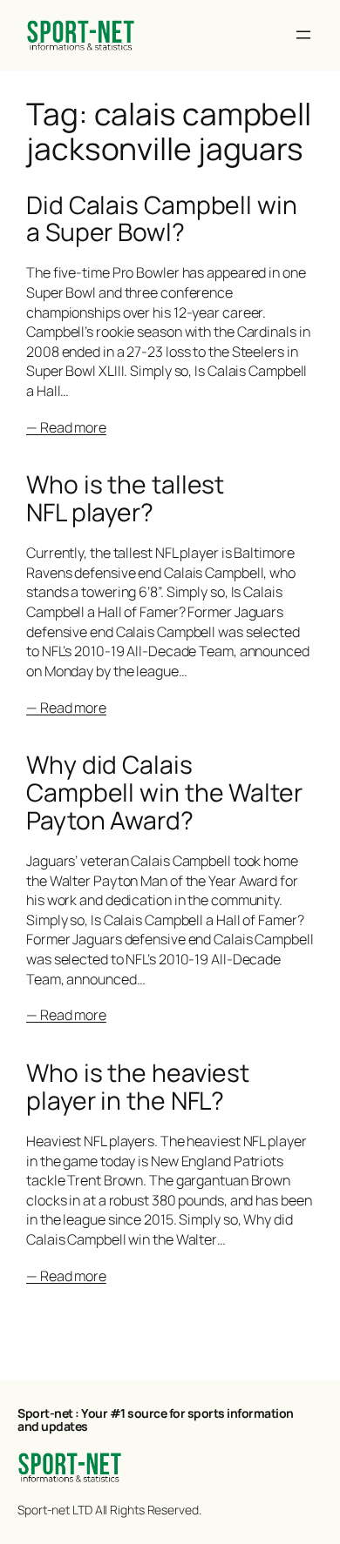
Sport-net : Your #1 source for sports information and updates (155, 1420)
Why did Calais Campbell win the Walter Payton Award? (164, 792)
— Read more (66, 427)
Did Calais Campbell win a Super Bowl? (161, 219)
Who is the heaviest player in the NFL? (137, 1087)
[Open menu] (303, 34)
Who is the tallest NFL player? (125, 499)
